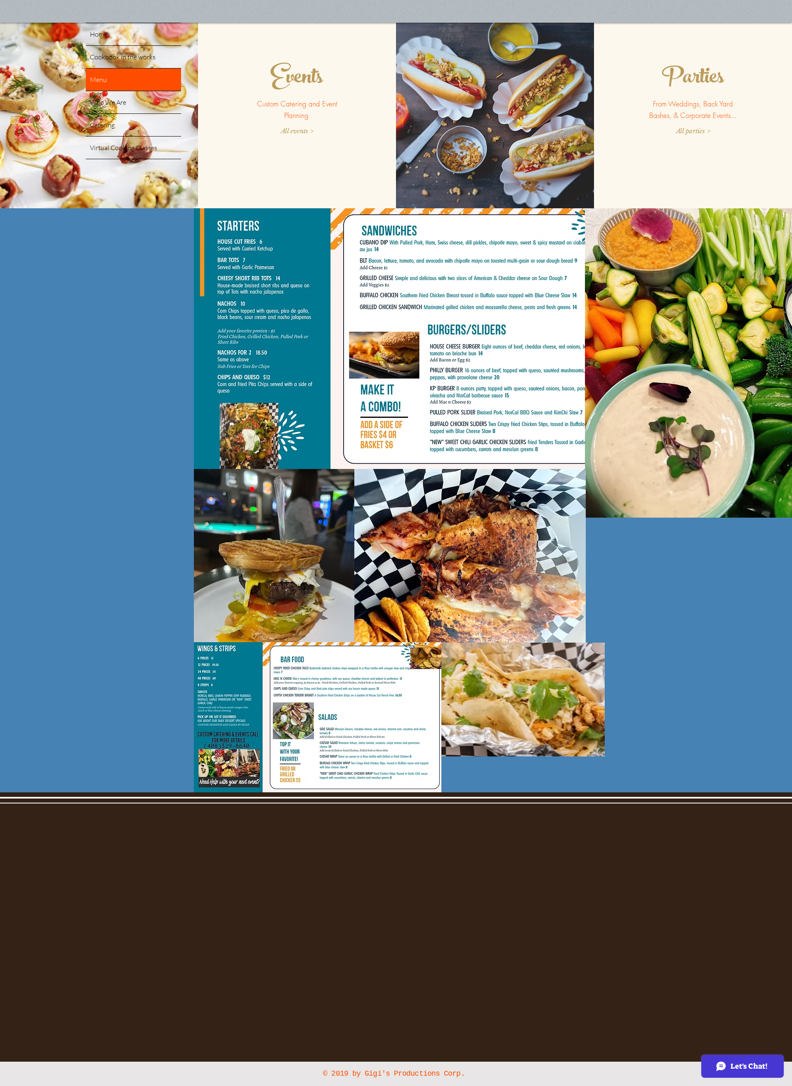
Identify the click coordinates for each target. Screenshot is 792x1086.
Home (98, 34)
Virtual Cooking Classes (123, 148)
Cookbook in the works (123, 57)
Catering (102, 125)
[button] (297, 130)
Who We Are (108, 102)
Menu (98, 79)
